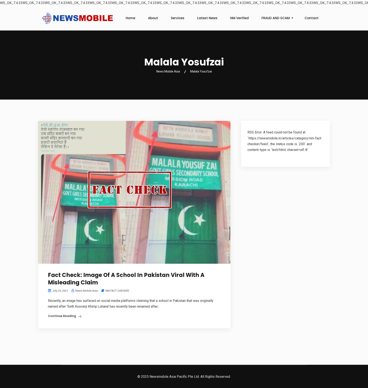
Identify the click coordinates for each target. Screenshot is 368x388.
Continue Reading (62, 316)
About (153, 18)
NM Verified (239, 18)
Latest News (207, 18)
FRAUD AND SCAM (276, 18)
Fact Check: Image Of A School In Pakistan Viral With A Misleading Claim (126, 278)
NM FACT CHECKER (117, 290)
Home (130, 18)
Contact (312, 18)
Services (177, 18)
